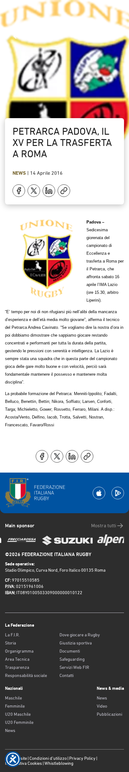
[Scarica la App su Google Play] (117, 493)
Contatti (66, 675)
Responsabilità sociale (26, 675)
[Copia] (64, 190)
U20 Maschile (18, 714)
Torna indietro (38, 36)
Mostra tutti (103, 526)
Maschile (13, 697)
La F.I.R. (12, 634)
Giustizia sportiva (75, 642)
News (20, 173)
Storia (10, 642)
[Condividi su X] (34, 190)
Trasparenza (17, 667)
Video (102, 706)
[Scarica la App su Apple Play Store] (99, 493)
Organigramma (19, 651)
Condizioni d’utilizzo (48, 758)
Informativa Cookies (23, 763)
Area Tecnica (17, 659)
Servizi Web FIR (74, 667)
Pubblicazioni (109, 714)
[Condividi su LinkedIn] (49, 190)
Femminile (15, 706)
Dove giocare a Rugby (79, 634)
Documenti (69, 651)
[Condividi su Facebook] (19, 190)
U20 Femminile (19, 722)
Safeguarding (72, 659)
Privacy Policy (82, 758)
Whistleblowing (58, 763)
